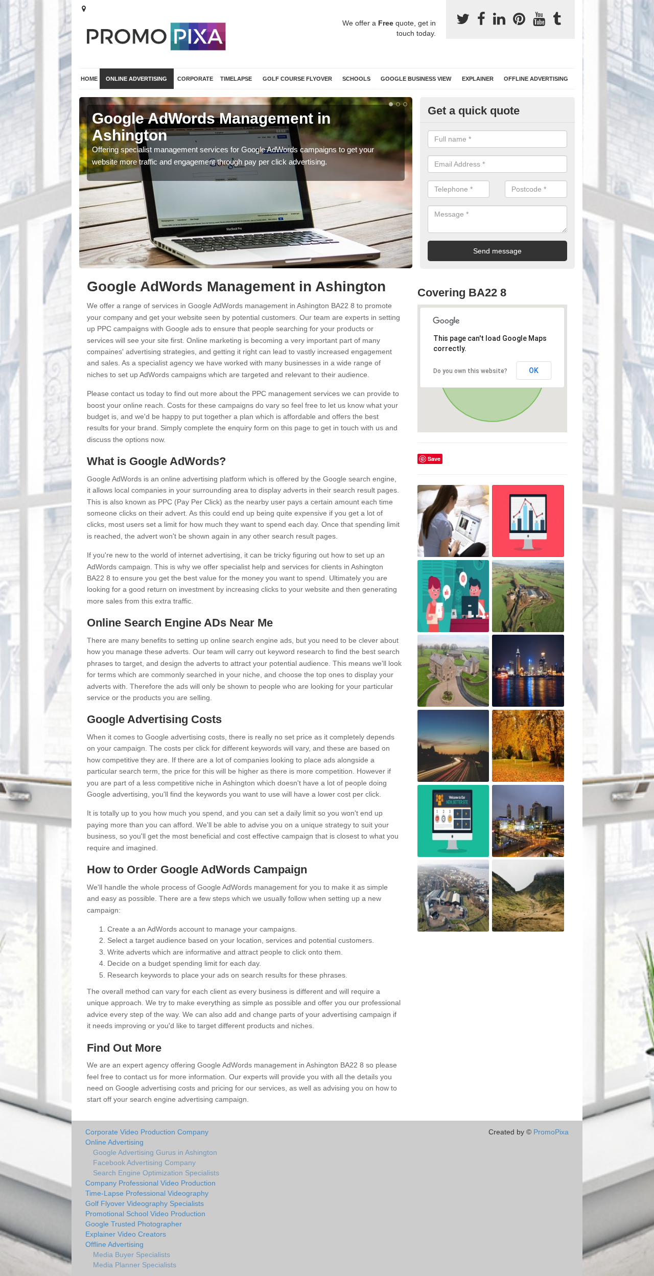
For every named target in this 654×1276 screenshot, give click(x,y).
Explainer (478, 79)
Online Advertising (136, 79)
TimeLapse (236, 79)
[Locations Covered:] (84, 8)
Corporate (195, 79)
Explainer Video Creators (125, 1234)
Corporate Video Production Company (146, 1132)
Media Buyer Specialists (131, 1254)
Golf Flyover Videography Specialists (144, 1203)
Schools (356, 79)
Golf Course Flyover (297, 79)
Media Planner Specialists (134, 1265)
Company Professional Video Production (150, 1183)
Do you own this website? (470, 371)
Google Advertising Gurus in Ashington (155, 1152)
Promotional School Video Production (145, 1214)
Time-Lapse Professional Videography (146, 1193)
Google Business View (416, 79)
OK (534, 370)
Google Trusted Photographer (133, 1224)
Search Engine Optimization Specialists (156, 1173)
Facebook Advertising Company (144, 1162)
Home (89, 79)
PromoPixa (551, 1132)
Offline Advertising (536, 79)
